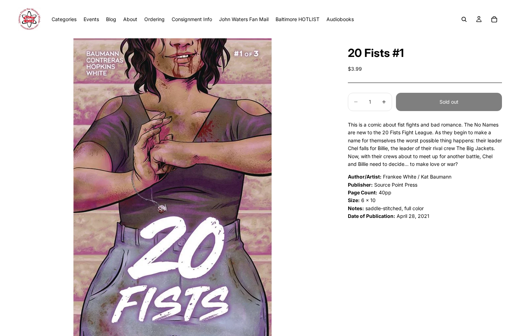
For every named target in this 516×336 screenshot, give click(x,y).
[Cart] (494, 19)
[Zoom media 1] (172, 187)
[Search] (464, 19)
